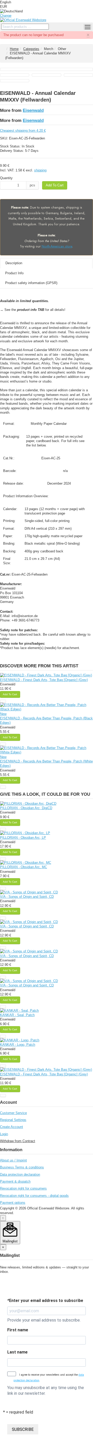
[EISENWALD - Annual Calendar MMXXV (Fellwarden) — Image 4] (78, 75)
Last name (17, 1352)
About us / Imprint (13, 1160)
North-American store (57, 246)
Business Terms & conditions (22, 1167)
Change (5, 16)
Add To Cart (55, 185)
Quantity (6, 178)
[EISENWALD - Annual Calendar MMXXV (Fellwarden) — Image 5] (14, 80)
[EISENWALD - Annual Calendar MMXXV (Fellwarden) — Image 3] (46, 75)
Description (13, 263)
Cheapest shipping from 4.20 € (23, 130)
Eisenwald (33, 110)
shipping (40, 170)
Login (4, 1134)
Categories (31, 49)
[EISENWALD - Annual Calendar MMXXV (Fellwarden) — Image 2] (14, 75)
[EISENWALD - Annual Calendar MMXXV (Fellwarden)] (46, 69)
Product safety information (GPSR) (31, 283)
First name (17, 1329)
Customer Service (13, 1113)
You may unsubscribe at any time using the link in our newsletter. (45, 1390)
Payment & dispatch (15, 1181)
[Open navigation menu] (87, 27)
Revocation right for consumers (23, 1188)
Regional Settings (13, 1120)
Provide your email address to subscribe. (44, 1320)
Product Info (14, 273)
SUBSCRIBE (23, 1429)
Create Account (11, 1127)
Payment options (12, 1203)
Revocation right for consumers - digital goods (34, 1196)
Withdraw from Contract (17, 1141)
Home (14, 49)
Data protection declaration (20, 1174)
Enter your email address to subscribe (45, 1300)
